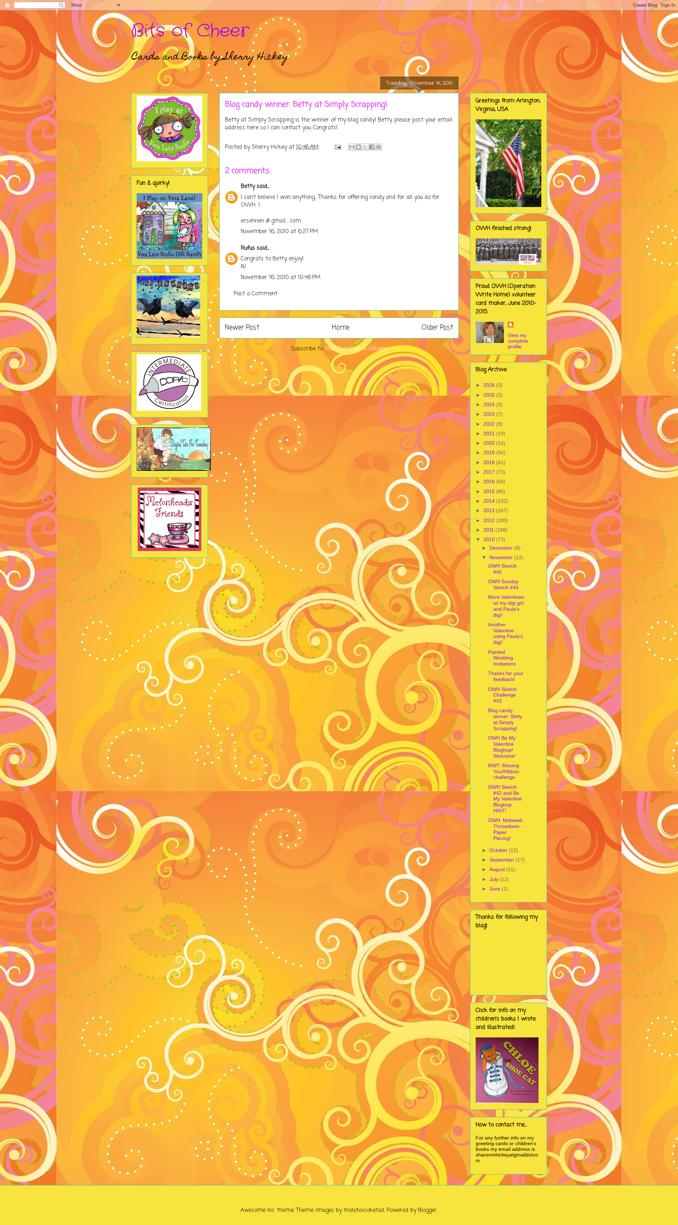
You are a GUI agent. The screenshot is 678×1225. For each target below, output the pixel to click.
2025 (489, 395)
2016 (489, 481)
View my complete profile (518, 340)
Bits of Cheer (190, 31)
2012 (489, 520)
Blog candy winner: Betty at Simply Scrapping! (505, 719)
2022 (489, 424)
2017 (489, 472)
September (502, 860)
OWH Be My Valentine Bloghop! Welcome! (502, 746)
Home (340, 327)
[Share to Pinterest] (378, 146)
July (494, 879)
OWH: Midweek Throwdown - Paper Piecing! (505, 829)
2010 (489, 539)
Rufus (248, 248)
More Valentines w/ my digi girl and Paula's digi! (506, 605)
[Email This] (351, 146)
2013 (489, 510)
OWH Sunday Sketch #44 (503, 584)
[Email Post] (337, 147)
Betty (248, 186)
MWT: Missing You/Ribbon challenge (503, 771)
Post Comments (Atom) (356, 349)
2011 (489, 530)
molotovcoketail (364, 1210)
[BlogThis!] (358, 146)
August (497, 869)
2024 (489, 404)
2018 (489, 462)
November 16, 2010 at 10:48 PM (281, 277)
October (499, 850)
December (501, 548)
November (501, 557)
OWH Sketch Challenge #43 (502, 695)
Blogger (427, 1210)
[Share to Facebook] (371, 146)
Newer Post (242, 327)
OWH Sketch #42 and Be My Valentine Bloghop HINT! (505, 798)
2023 (489, 414)
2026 (489, 385)
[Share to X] (365, 146)
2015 (489, 491)
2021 (489, 433)
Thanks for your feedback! (505, 676)
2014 (489, 501)
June (495, 889)
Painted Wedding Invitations (502, 658)
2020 (489, 443)
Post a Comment (256, 294)
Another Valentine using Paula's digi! (505, 633)
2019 (489, 452)
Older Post (437, 327)
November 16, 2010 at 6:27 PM (279, 231)
